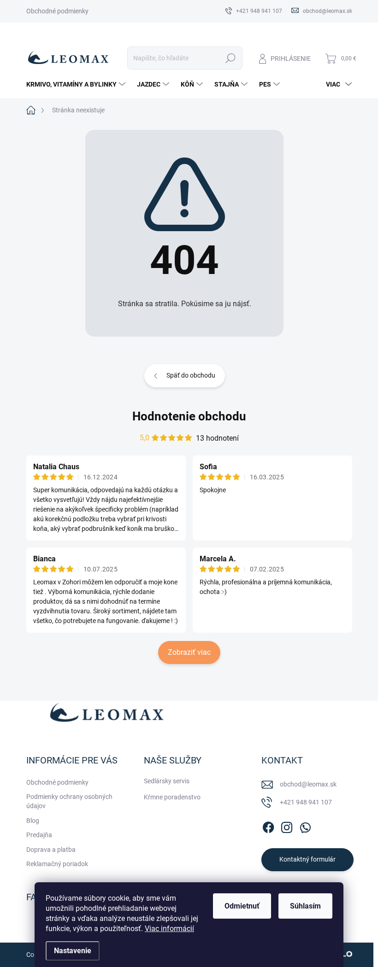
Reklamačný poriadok (57, 864)
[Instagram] (287, 826)
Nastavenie (72, 950)
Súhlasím (305, 906)
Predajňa (39, 835)
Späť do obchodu (190, 375)
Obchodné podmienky (57, 11)
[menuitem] (77, 84)
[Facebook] (268, 826)
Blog (32, 820)
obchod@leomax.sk (308, 784)
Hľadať (230, 58)
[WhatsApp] (305, 826)
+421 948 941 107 (306, 802)
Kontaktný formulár (307, 859)
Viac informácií (169, 928)
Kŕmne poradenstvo (172, 797)
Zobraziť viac (189, 652)
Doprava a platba (51, 849)
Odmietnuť (242, 906)
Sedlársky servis (166, 781)
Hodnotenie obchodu (189, 416)
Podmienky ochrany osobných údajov (69, 801)
